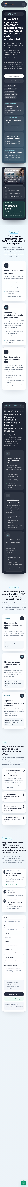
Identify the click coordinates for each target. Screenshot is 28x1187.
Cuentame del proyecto (10, 965)
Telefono (6, 933)
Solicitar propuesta (13, 76)
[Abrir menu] (23, 4)
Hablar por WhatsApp (15, 81)
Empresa (6, 941)
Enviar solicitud (13, 994)
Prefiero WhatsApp (15, 998)
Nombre (6, 917)
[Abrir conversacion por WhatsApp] (23, 1183)
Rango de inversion (9, 957)
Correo (6, 925)
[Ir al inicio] (8, 4)
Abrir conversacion (11, 884)
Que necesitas (8, 949)
